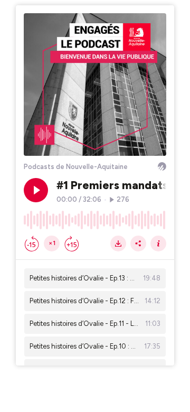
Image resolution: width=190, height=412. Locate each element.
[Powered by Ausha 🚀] (162, 166)
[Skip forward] (72, 243)
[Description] (158, 243)
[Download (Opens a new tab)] (118, 243)
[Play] (36, 190)
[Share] (138, 243)
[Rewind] (32, 243)
